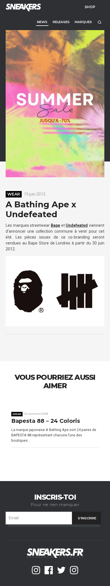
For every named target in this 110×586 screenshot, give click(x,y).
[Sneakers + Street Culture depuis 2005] (22, 7)
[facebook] (48, 570)
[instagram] (35, 570)
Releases (61, 22)
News (42, 22)
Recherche (99, 22)
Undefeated (77, 225)
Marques (83, 22)
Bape (55, 225)
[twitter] (61, 570)
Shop (90, 7)
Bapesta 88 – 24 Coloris (45, 421)
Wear (13, 194)
